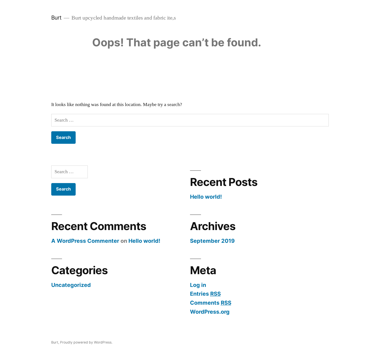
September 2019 (212, 241)
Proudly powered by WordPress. (86, 342)
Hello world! (206, 196)
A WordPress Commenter (85, 241)
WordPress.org (210, 311)
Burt (56, 17)
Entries (205, 293)
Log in (198, 285)
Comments (210, 302)
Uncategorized (71, 285)
